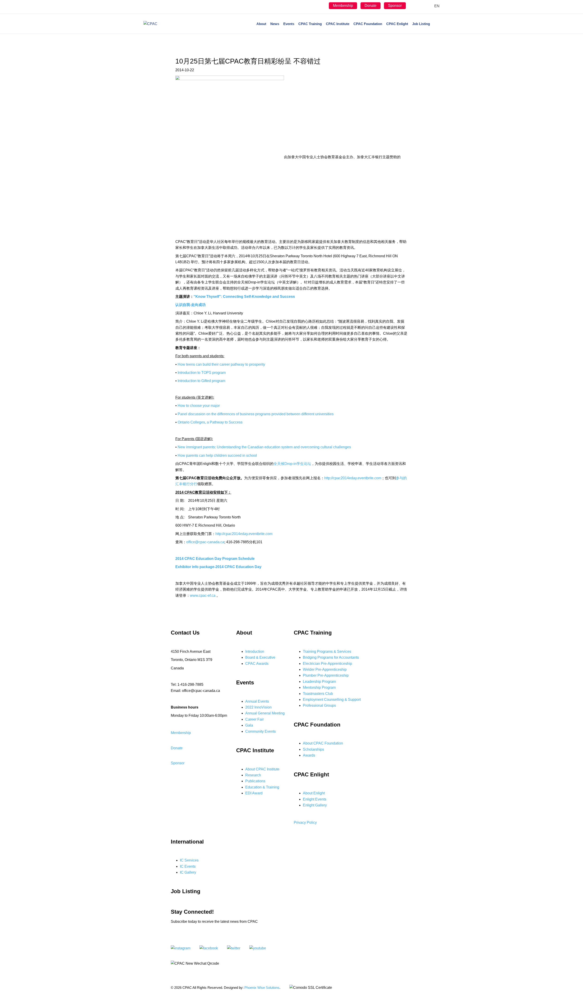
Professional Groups (319, 705)
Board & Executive (260, 657)
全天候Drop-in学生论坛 (292, 464)
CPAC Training (310, 24)
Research (253, 775)
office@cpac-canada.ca (205, 542)
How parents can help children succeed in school (217, 455)
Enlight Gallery (315, 805)
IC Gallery (188, 872)
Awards (309, 755)
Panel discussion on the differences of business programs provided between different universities (256, 414)
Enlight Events (314, 799)
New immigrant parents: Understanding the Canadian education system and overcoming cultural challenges (264, 447)
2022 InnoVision (258, 707)
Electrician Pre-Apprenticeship (327, 663)
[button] (181, 733)
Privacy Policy (305, 822)
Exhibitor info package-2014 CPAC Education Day (218, 567)
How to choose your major (199, 406)
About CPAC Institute (262, 769)
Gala (249, 725)
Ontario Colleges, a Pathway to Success (210, 422)
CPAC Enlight (397, 24)
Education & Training (262, 787)
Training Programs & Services (327, 651)
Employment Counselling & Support (332, 699)
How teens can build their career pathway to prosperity (221, 364)
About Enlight (314, 793)
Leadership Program (319, 681)
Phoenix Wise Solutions (261, 987)
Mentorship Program (319, 687)
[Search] (436, 24)
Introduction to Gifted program (201, 381)
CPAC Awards (256, 663)
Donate (370, 6)
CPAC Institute (337, 24)
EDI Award (254, 793)
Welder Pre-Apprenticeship (325, 669)
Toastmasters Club (318, 694)
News (274, 24)
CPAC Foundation (367, 24)
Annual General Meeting (265, 713)
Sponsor (395, 6)
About (261, 24)
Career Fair (254, 719)
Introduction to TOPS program (202, 373)
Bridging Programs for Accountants (331, 657)
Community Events (260, 731)
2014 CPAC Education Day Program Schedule (215, 559)
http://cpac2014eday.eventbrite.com (352, 478)
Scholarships (313, 749)
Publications (255, 781)
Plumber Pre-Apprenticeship (326, 675)
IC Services (189, 860)
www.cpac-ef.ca (202, 595)
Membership (343, 6)
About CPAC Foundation (323, 743)
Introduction (254, 651)
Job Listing (421, 24)
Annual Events (257, 701)
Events (288, 24)
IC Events (188, 866)
